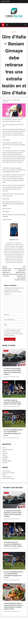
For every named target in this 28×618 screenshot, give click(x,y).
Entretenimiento (6, 460)
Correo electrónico (9, 319)
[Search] (25, 24)
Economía (5, 453)
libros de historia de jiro (17, 129)
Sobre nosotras (6, 471)
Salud (5, 585)
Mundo (4, 451)
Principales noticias (7, 449)
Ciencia (4, 455)
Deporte (14, 32)
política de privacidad (8, 478)
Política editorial (6, 476)
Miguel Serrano (7, 100)
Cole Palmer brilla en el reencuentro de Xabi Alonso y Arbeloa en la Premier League (12, 402)
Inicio (3, 447)
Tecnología (5, 457)
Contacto (4, 462)
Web (5, 325)
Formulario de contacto (8, 472)
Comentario (7, 294)
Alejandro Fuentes (15, 376)
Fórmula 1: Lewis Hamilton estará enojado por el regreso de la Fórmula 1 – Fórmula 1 (8, 271)
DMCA (4, 474)
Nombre (6, 314)
